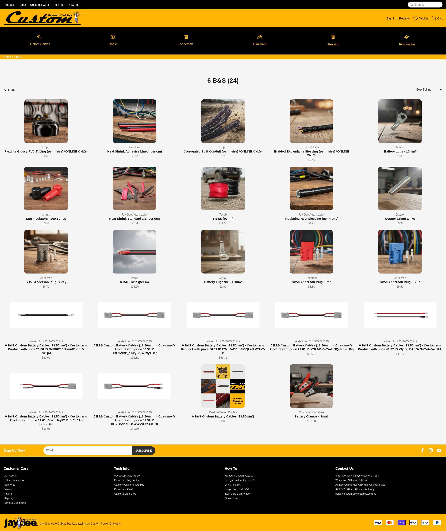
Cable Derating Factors (127, 480)
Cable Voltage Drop (125, 493)
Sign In (391, 18)
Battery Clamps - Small (311, 416)
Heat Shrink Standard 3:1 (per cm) (134, 218)
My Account (10, 475)
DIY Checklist (232, 484)
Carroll (223, 277)
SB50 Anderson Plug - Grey (46, 282)
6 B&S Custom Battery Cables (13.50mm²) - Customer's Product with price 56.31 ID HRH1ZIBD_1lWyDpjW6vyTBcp (134, 349)
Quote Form (232, 498)
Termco (400, 147)
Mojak (46, 147)
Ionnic (46, 214)
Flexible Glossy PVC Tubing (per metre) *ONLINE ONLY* (46, 151)
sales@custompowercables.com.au (355, 493)
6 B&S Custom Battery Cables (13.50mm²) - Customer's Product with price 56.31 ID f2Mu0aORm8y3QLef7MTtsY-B (223, 349)
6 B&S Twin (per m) (134, 282)
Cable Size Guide (124, 489)
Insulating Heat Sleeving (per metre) (311, 218)
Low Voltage (311, 147)
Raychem (134, 147)
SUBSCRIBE (143, 450)
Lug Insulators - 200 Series (46, 218)
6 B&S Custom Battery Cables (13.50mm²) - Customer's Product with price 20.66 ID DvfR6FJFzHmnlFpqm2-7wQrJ (46, 349)
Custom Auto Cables (311, 412)
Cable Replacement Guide (129, 484)
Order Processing (13, 480)
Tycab (223, 214)
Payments (9, 484)
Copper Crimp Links (400, 218)
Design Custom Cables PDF (241, 480)
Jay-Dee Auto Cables (134, 214)
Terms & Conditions (14, 502)
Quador (400, 214)
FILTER (12, 89)
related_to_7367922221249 (46, 341)
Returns (8, 493)
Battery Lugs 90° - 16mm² (223, 282)
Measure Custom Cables (239, 475)
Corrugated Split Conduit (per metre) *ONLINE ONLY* (223, 151)
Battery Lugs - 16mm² (400, 151)
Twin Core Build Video (237, 493)
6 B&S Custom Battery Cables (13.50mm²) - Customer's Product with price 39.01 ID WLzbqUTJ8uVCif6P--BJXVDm (46, 420)
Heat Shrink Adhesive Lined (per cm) (134, 151)
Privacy (7, 489)
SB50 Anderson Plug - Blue (400, 282)
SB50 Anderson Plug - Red (311, 282)
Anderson (46, 277)
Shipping (8, 498)
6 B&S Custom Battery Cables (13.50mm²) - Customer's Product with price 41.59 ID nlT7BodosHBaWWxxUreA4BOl (134, 420)
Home (7, 56)
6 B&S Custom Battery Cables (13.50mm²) (223, 416)
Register (404, 18)
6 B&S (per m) (223, 218)
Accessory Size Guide (127, 475)
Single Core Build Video (238, 489)
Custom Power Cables (223, 412)
